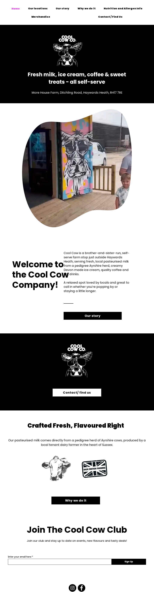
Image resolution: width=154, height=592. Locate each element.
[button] (128, 224)
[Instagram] (72, 588)
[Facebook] (81, 588)
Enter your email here (19, 557)
